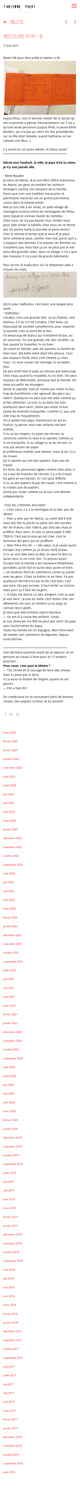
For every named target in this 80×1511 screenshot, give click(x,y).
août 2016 (9, 1472)
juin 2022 (8, 882)
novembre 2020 (12, 1041)
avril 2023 (9, 812)
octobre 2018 (11, 1252)
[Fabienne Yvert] (19, 6)
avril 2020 (9, 1102)
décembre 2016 (12, 1437)
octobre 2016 (11, 1455)
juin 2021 (8, 979)
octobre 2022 (11, 856)
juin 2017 (8, 1384)
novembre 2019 (12, 1146)
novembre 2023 (12, 767)
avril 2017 (9, 1402)
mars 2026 (9, 732)
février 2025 (10, 750)
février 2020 (10, 1120)
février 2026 (10, 741)
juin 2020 (8, 1085)
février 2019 (10, 1217)
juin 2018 (8, 1278)
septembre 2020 (13, 1058)
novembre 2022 (12, 847)
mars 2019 (9, 1208)
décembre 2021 (12, 935)
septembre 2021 (13, 961)
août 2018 (9, 1270)
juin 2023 (8, 794)
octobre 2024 (11, 759)
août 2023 (9, 776)
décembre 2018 (12, 1234)
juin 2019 (8, 1181)
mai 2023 (8, 803)
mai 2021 (8, 988)
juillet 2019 (9, 1173)
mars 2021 (9, 1005)
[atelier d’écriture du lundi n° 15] (75, 22)
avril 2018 (9, 1296)
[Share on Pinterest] (11, 714)
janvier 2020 (10, 1129)
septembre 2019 (13, 1164)
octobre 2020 (11, 1049)
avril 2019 (9, 1199)
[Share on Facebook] (5, 714)
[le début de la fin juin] (66, 22)
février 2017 (10, 1419)
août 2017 (9, 1366)
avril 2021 (9, 996)
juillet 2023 (9, 785)
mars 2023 (9, 820)
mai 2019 (8, 1190)
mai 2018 (8, 1287)
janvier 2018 (10, 1322)
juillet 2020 (9, 1076)
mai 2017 (8, 1393)
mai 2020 (8, 1093)
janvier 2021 (10, 1023)
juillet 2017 (9, 1375)
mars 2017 (9, 1410)
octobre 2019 (11, 1155)
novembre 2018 (12, 1243)
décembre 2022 (12, 838)
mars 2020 (9, 1111)
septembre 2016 (13, 1463)
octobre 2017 (11, 1349)
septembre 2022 (13, 864)
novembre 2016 (12, 1446)
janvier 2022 (10, 926)
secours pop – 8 (22, 36)
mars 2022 (9, 908)
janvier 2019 (10, 1225)
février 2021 (10, 1014)
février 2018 (10, 1314)
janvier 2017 (10, 1428)
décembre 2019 (12, 1137)
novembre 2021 (12, 944)
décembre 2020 (12, 1032)
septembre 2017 (13, 1358)
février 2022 (10, 917)
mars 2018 (9, 1305)
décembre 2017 (12, 1331)
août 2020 (9, 1067)
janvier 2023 (10, 829)
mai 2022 (8, 891)
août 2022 (9, 873)
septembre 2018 (13, 1261)
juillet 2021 (9, 970)
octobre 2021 (11, 952)
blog (17, 22)
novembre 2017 (12, 1340)
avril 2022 (9, 900)
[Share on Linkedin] (18, 714)
